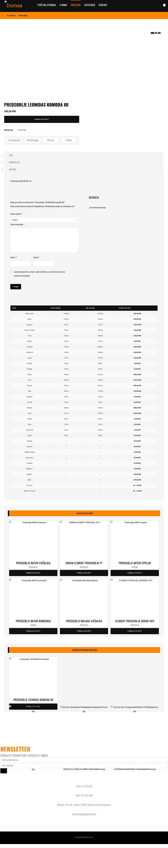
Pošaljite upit (42, 119)
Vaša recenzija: (17, 224)
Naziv (13, 257)
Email (36, 257)
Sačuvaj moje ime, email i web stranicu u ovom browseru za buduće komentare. (39, 274)
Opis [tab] (11, 155)
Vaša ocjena (16, 214)
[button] (164, 5)
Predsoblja (22, 130)
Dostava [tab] (12, 169)
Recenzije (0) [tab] (14, 162)
